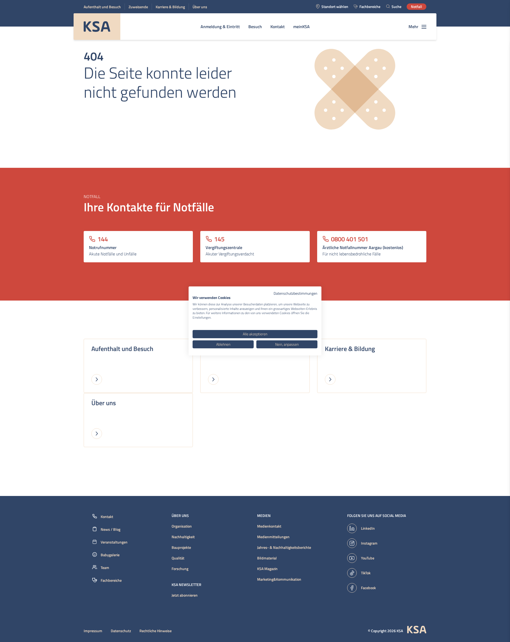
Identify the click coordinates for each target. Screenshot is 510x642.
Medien (264, 515)
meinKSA (301, 26)
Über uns (200, 7)
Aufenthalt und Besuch (102, 7)
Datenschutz (121, 631)
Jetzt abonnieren (185, 595)
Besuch (255, 26)
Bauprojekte (181, 547)
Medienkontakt (269, 526)
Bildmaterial (267, 558)
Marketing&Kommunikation (279, 579)
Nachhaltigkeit (183, 537)
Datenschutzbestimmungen (295, 293)
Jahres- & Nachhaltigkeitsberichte (284, 547)
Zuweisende (138, 7)
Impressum (93, 631)
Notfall (416, 6)
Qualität (178, 558)
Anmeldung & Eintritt (220, 26)
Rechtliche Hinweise (155, 631)
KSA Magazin (267, 568)
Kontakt (277, 26)
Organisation (182, 526)
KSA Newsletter (186, 584)
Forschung (180, 568)
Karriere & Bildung (170, 7)
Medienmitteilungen (273, 537)
